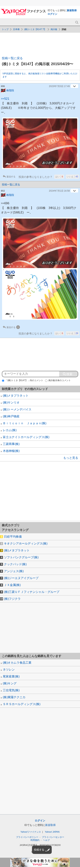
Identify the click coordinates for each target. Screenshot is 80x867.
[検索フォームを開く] (76, 22)
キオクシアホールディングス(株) (25, 543)
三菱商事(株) (11, 444)
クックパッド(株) (15, 564)
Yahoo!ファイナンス (30, 832)
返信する (11, 176)
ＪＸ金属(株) (12, 585)
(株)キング (10, 683)
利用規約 (35, 840)
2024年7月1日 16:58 (59, 191)
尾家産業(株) (11, 676)
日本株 (16, 29)
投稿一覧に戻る (12, 58)
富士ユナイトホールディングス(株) (26, 437)
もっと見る (70, 457)
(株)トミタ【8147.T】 (35, 29)
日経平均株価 (13, 536)
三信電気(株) (11, 690)
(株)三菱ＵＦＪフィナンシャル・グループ (31, 591)
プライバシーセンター (53, 837)
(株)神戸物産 (11, 416)
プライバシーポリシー (27, 837)
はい (59, 176)
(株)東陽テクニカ (14, 697)
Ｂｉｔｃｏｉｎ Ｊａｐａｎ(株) (24, 423)
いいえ (72, 176)
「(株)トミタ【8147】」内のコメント (24, 380)
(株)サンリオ (11, 402)
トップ (5, 29)
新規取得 (72, 10)
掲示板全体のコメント (59, 380)
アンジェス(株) (14, 571)
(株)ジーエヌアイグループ (21, 578)
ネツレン (9, 669)
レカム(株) (10, 430)
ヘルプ (46, 840)
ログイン (52, 14)
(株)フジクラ (12, 598)
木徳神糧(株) (11, 450)
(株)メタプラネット (15, 395)
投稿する (39, 849)
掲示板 (54, 29)
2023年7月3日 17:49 (59, 86)
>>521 (5, 98)
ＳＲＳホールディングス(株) (21, 704)
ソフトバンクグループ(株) (21, 557)
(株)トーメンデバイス (17, 409)
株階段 (10, 90)
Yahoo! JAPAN (52, 832)
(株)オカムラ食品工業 (17, 662)
